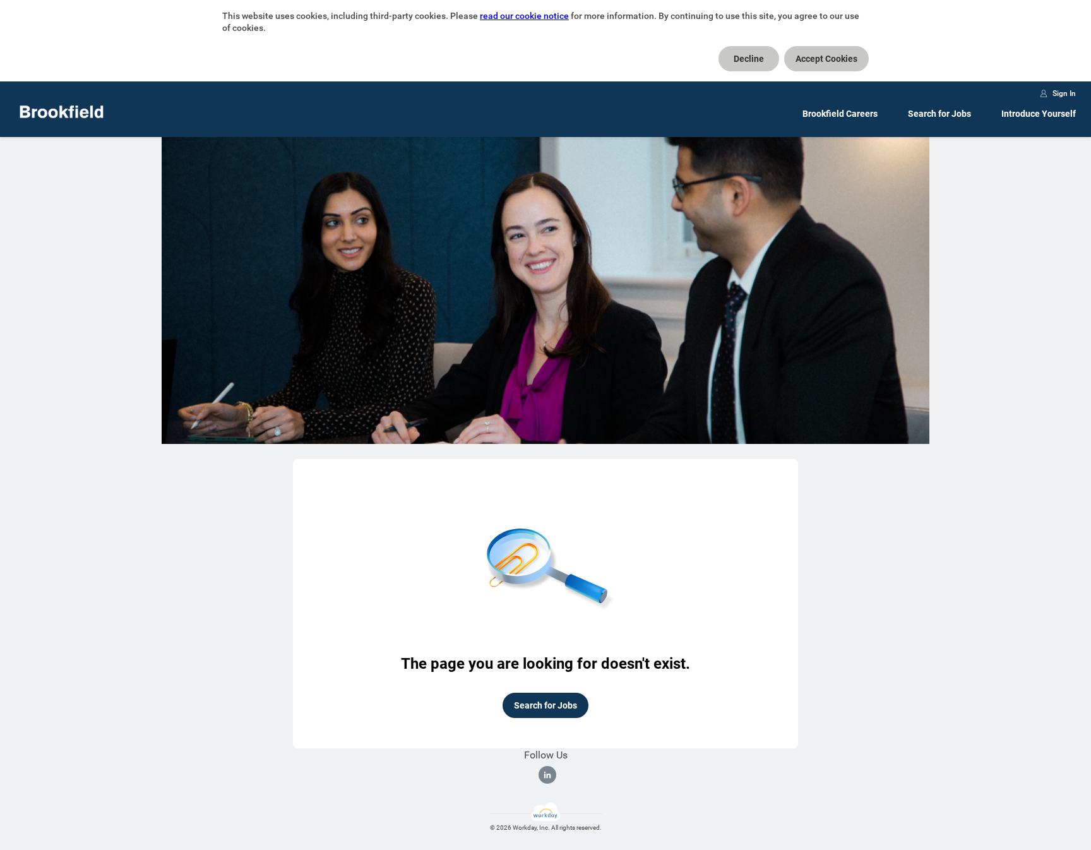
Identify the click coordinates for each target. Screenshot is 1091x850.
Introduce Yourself (1038, 114)
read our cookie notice (524, 16)
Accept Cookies (826, 59)
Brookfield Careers (840, 114)
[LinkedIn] (547, 775)
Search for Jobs (939, 114)
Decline (749, 59)
